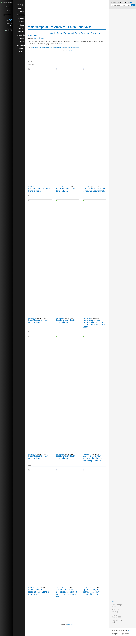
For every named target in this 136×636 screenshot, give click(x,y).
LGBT (21, 28)
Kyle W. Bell (31, 37)
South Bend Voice (32, 187)
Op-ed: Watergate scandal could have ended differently (92, 591)
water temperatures (75, 47)
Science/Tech (22, 35)
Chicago (20, 5)
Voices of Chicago (115, 611)
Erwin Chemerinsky (87, 587)
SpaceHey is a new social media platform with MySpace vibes (93, 458)
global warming (42, 47)
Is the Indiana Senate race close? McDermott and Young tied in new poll (66, 593)
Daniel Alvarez (86, 454)
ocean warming (53, 47)
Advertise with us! (70, 624)
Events (21, 18)
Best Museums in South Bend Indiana (39, 190)
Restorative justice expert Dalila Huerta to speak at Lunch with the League (94, 323)
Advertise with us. (70, 50)
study (69, 47)
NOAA (47, 47)
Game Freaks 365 (116, 616)
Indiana (21, 25)
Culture (21, 8)
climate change (34, 47)
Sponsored (21, 45)
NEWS (9, 11)
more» (61, 44)
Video (21, 52)
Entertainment (22, 15)
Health (21, 22)
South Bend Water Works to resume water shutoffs (94, 190)
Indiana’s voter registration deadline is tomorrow (38, 591)
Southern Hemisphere (62, 47)
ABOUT (8, 7)
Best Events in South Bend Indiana (65, 190)
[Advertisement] (122, 34)
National (36, 38)
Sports (21, 48)
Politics (21, 32)
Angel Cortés (125, 634)
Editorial (20, 11)
